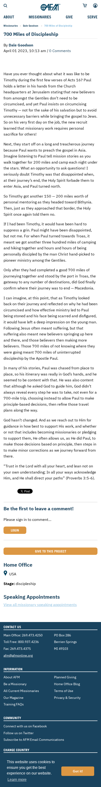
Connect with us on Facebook (25, 726)
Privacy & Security (67, 697)
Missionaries (11, 25)
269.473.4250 (32, 635)
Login (15, 530)
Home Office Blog (67, 684)
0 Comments (60, 50)
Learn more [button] (17, 780)
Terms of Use (63, 690)
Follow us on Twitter (19, 733)
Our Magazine (13, 697)
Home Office (18, 564)
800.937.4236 (28, 641)
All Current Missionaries (21, 690)
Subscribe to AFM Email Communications (34, 739)
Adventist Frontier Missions (50, 7)
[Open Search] (5, 5)
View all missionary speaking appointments (40, 604)
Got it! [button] (78, 771)
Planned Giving (65, 677)
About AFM (12, 677)
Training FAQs (14, 704)
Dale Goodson (31, 25)
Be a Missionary (15, 684)
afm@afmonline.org (18, 655)
